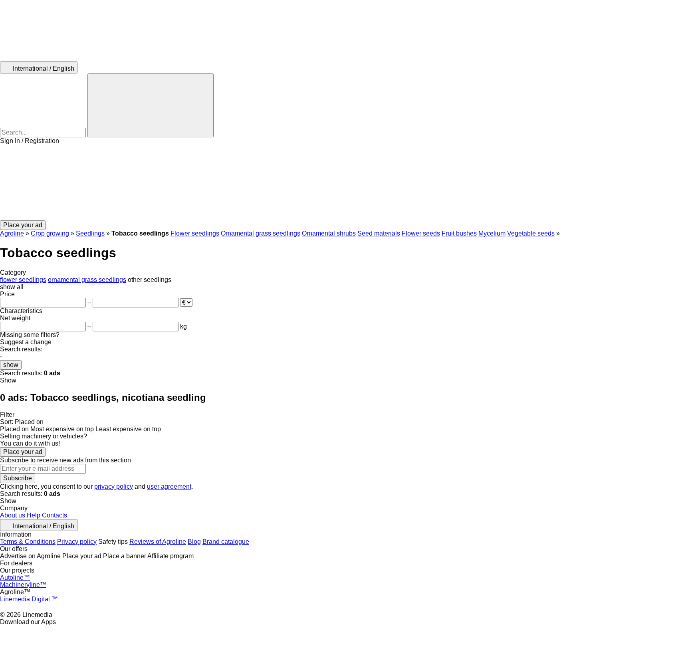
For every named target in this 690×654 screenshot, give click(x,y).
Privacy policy (77, 541)
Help (33, 515)
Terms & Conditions (28, 541)
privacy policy (113, 486)
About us (12, 515)
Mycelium (492, 233)
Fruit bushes (459, 233)
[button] (345, 182)
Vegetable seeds (531, 233)
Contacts (54, 515)
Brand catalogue (225, 541)
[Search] (150, 105)
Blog (194, 541)
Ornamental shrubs (329, 233)
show (10, 364)
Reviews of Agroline (157, 541)
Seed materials (378, 233)
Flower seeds (421, 233)
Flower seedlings (195, 233)
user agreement (169, 486)
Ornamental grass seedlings (260, 233)
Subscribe (17, 478)
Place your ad (22, 451)
